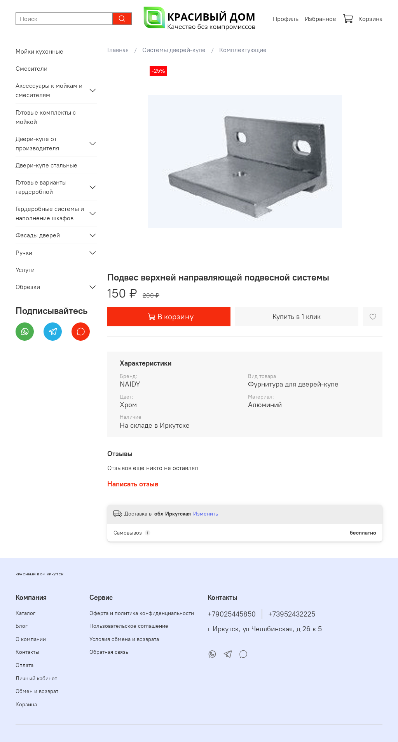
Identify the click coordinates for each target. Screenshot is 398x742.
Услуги (25, 269)
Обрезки (28, 287)
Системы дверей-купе (174, 50)
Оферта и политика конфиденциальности (141, 613)
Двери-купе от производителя (37, 143)
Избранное (320, 19)
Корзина (370, 19)
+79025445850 (232, 614)
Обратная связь (108, 651)
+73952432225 (291, 614)
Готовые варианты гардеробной (41, 186)
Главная (118, 50)
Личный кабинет (36, 678)
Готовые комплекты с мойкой (46, 116)
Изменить (205, 513)
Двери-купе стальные (46, 165)
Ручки (24, 252)
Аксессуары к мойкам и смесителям (49, 90)
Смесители (31, 68)
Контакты (27, 651)
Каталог (25, 613)
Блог (22, 625)
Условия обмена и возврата (124, 639)
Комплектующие (243, 50)
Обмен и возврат (37, 691)
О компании (31, 639)
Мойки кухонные (39, 51)
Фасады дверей (38, 235)
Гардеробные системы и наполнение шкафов (50, 213)
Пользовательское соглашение (128, 625)
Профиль (285, 19)
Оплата (24, 665)
